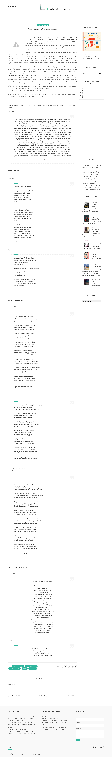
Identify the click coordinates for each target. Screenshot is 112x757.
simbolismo (33, 668)
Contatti (80, 18)
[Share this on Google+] (69, 666)
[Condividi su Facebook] (62, 666)
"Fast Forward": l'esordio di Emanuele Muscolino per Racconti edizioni (91, 283)
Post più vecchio (69, 695)
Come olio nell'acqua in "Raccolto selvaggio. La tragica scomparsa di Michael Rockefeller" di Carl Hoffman (90, 207)
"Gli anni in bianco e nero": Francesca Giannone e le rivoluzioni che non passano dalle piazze (91, 232)
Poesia (24, 668)
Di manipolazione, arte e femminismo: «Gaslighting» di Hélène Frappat (91, 244)
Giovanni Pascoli (43, 25)
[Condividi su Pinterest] (72, 666)
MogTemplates (22, 753)
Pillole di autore (14, 668)
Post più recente (16, 695)
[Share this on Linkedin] (75, 666)
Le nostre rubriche (40, 18)
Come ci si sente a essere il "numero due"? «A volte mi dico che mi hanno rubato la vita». (91, 256)
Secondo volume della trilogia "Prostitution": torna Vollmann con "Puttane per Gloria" (91, 219)
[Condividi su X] (65, 666)
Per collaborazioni (68, 18)
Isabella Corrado (31, 666)
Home (29, 18)
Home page (42, 695)
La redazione (55, 18)
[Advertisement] (91, 128)
